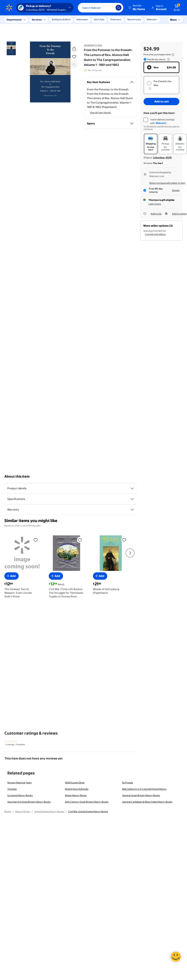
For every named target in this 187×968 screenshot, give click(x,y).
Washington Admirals (76, 788)
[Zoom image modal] (74, 64)
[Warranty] (132, 510)
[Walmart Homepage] (9, 7)
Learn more (154, 203)
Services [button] (37, 19)
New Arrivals (134, 19)
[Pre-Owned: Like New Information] (149, 88)
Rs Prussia (127, 782)
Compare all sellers (155, 234)
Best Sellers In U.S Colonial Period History (144, 788)
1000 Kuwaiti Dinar (75, 782)
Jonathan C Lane (93, 45)
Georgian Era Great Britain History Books (29, 801)
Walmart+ (152, 19)
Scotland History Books (20, 795)
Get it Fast (99, 19)
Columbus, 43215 (162, 157)
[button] (137, 7)
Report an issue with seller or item (167, 182)
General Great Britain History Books (141, 795)
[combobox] (100, 7)
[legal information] (172, 54)
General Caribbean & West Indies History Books (147, 801)
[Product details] (132, 488)
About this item (17, 476)
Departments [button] (14, 19)
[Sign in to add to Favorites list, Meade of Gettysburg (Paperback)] (124, 540)
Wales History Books (76, 795)
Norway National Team (19, 782)
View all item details (100, 112)
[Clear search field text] (110, 7)
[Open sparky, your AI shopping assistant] (175, 956)
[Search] (118, 8)
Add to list (156, 213)
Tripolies (12, 788)
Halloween (82, 19)
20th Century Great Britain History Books (86, 801)
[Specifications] (132, 499)
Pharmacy (115, 19)
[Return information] (167, 59)
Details (176, 190)
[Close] (67, 19)
